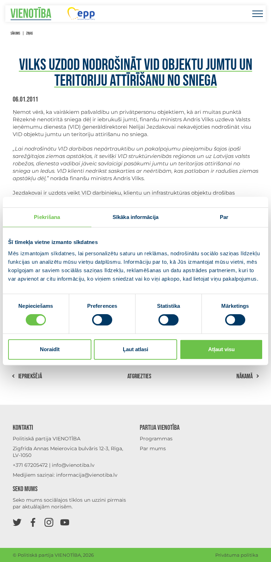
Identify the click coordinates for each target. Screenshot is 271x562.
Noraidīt (50, 349)
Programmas (156, 438)
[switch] (102, 319)
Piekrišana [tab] (47, 217)
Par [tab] (224, 217)
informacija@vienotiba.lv (87, 475)
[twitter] (17, 522)
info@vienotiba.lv (73, 465)
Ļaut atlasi (135, 349)
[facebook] (33, 522)
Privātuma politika (236, 555)
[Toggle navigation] (257, 13)
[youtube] (65, 522)
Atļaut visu (221, 349)
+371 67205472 (30, 465)
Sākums (15, 33)
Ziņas (29, 33)
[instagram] (49, 522)
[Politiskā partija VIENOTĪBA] (30, 13)
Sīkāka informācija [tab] (135, 217)
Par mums (153, 448)
